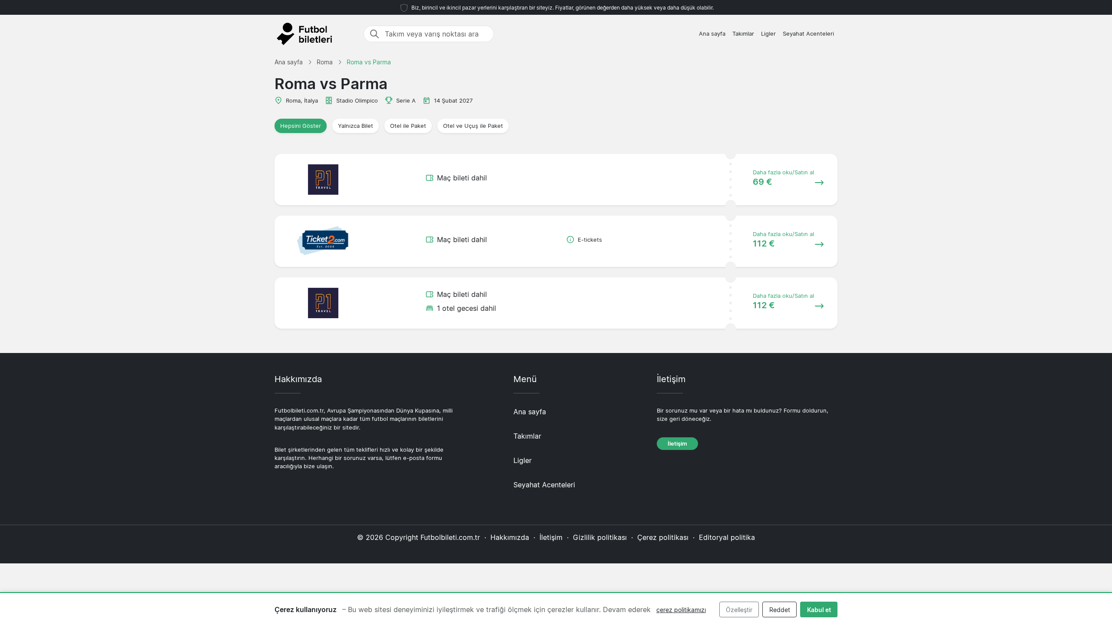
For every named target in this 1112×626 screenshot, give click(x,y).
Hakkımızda (509, 537)
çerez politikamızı (681, 609)
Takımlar (743, 33)
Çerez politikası (662, 537)
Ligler (768, 33)
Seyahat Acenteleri (808, 33)
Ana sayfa (712, 33)
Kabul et (819, 609)
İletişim (677, 443)
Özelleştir (739, 609)
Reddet (779, 609)
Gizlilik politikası (600, 537)
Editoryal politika (727, 537)
